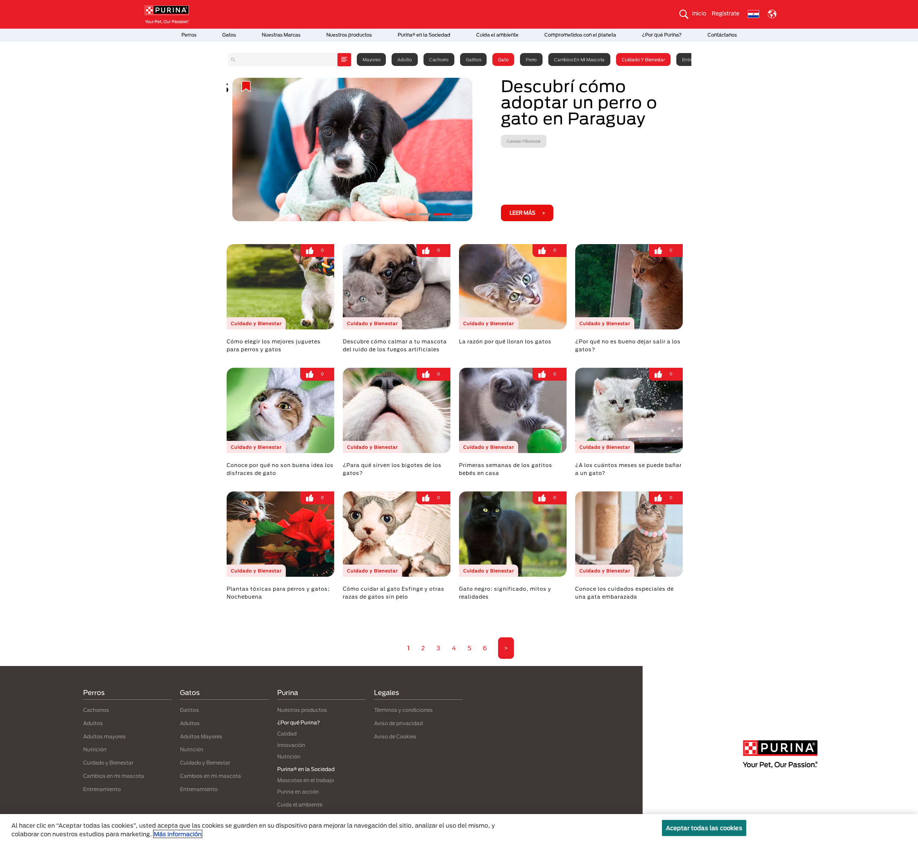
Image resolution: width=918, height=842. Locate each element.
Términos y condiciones (403, 710)
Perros (189, 35)
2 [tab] (424, 214)
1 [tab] (410, 214)
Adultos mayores (104, 736)
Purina (287, 692)
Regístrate (725, 13)
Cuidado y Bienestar (643, 59)
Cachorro (439, 59)
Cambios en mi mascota (579, 59)
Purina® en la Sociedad (424, 35)
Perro (531, 59)
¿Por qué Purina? (662, 35)
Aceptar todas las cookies (704, 827)
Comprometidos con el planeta (580, 35)
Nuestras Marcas (281, 35)
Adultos (93, 723)
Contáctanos (722, 35)
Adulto (404, 59)
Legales (386, 692)
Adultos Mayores (201, 736)
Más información (178, 834)
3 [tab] (442, 214)
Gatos (229, 35)
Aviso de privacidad (398, 723)
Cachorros (96, 710)
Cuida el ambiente (497, 35)
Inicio (699, 13)
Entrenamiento (102, 789)
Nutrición (95, 749)
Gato (503, 59)
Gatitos (473, 59)
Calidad (287, 734)
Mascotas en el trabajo (305, 780)
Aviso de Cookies (395, 736)
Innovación (291, 745)
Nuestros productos (349, 35)
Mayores (371, 59)
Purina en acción (298, 792)
